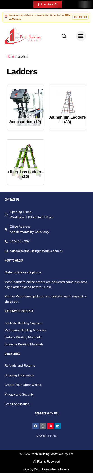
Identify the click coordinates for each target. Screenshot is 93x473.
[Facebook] (35, 426)
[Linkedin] (58, 426)
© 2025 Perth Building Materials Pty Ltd (46, 454)
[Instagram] (50, 426)
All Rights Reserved (46, 461)
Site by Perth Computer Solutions (46, 469)
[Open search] (63, 36)
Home (10, 56)
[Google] (43, 426)
